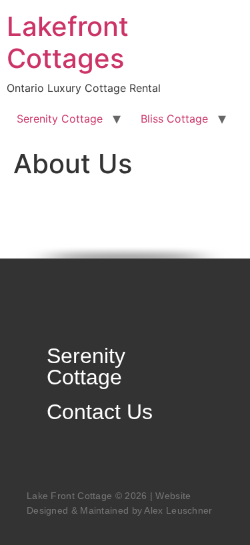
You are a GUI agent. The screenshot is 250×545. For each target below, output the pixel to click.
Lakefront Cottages (68, 42)
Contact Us (100, 412)
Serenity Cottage (60, 118)
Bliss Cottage (174, 118)
